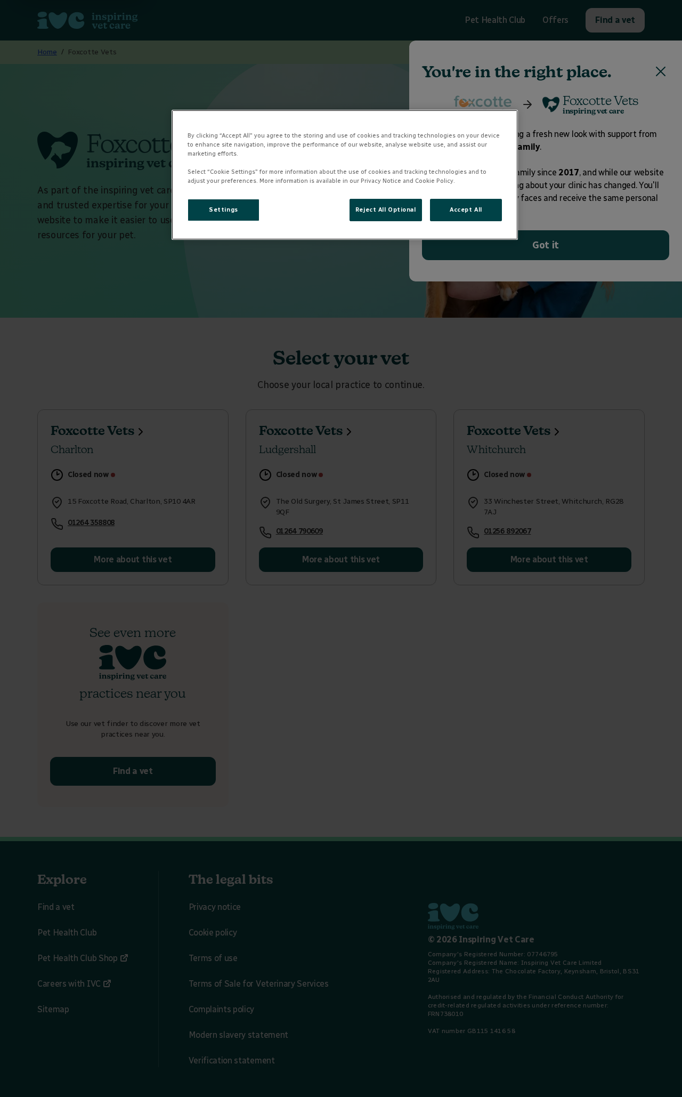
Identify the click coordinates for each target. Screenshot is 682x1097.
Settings (223, 209)
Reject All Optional (385, 209)
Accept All (466, 209)
